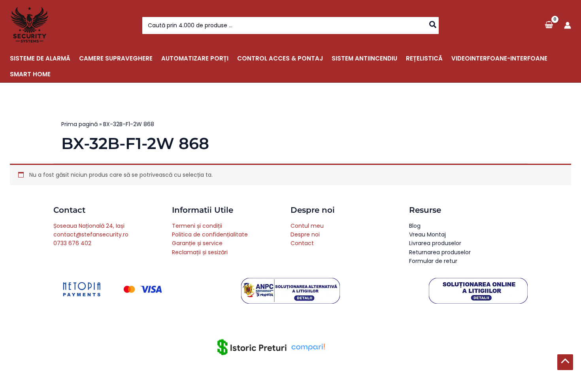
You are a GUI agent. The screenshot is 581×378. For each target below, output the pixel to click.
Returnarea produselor (440, 252)
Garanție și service (197, 243)
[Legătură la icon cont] (567, 25)
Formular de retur (433, 261)
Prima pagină (79, 124)
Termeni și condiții (197, 226)
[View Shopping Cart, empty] (548, 25)
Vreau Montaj (427, 234)
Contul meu (307, 226)
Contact (302, 243)
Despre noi (305, 234)
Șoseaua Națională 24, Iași (88, 226)
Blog (415, 226)
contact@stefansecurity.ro (90, 234)
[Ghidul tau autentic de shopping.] (307, 347)
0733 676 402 (72, 243)
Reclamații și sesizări (200, 252)
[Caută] (433, 25)
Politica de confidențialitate (210, 234)
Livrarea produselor (435, 243)
